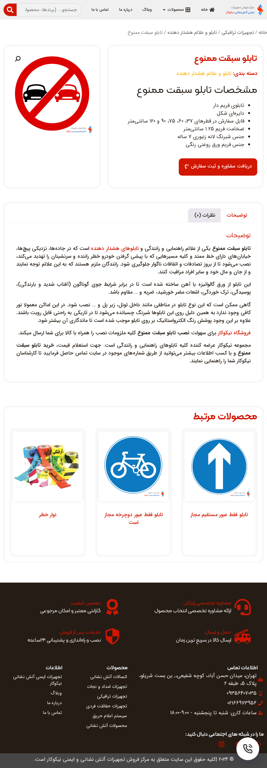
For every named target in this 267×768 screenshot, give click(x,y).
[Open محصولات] (164, 10)
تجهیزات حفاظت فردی (106, 706)
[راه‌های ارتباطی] (247, 748)
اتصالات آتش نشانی (108, 676)
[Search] (10, 10)
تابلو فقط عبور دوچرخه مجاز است (134, 519)
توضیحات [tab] (237, 215)
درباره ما (54, 702)
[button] (17, 59)
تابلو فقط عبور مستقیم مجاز (219, 515)
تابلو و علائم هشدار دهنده (192, 32)
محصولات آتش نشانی (106, 725)
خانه (263, 32)
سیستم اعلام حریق (109, 715)
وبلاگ (56, 693)
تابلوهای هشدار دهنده (114, 248)
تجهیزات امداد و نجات (107, 686)
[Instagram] (221, 744)
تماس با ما (52, 712)
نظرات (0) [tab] (204, 215)
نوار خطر (47, 515)
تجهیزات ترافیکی (237, 32)
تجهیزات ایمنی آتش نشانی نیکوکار (37, 680)
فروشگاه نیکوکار (234, 333)
